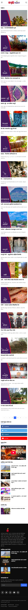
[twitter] (6, 592)
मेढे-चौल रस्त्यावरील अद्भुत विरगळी (8, 128)
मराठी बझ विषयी (4, 604)
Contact (17, 604)
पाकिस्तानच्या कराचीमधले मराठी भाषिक (18, 508)
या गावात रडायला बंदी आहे (7, 405)
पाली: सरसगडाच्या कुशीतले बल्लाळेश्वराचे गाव (11, 204)
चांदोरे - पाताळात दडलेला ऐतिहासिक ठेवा (10, 305)
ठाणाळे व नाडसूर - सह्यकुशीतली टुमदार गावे (10, 53)
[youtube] (14, 592)
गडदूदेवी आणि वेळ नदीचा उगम (7, 380)
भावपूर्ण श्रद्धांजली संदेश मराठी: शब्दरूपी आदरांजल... (18, 474)
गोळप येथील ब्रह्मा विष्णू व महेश (8, 330)
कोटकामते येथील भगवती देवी (7, 355)
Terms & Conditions (12, 606)
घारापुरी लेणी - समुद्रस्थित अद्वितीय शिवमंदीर (11, 254)
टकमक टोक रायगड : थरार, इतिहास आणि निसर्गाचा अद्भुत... (18, 466)
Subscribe (24, 585)
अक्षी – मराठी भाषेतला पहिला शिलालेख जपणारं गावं (12, 279)
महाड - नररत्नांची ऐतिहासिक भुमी (8, 28)
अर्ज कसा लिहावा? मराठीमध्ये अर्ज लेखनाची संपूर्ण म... (18, 481)
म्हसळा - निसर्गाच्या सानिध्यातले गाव (9, 154)
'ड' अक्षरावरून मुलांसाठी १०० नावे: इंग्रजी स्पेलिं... (18, 497)
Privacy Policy (4, 606)
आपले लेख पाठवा (11, 604)
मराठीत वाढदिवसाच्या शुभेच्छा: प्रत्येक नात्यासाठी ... (17, 489)
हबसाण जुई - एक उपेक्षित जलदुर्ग (8, 103)
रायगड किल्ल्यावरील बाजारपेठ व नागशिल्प (19, 567)
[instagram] (10, 592)
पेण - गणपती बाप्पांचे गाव (6, 179)
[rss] (18, 592)
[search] (26, 2)
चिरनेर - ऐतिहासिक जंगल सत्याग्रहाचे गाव (10, 78)
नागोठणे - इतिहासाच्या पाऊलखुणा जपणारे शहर (11, 229)
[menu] (2, 2)
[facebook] (2, 592)
